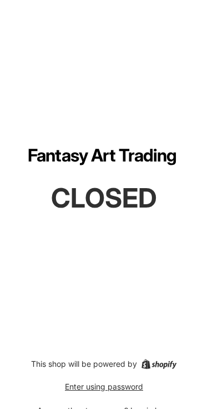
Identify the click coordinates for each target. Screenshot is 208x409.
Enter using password (104, 386)
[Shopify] (158, 364)
